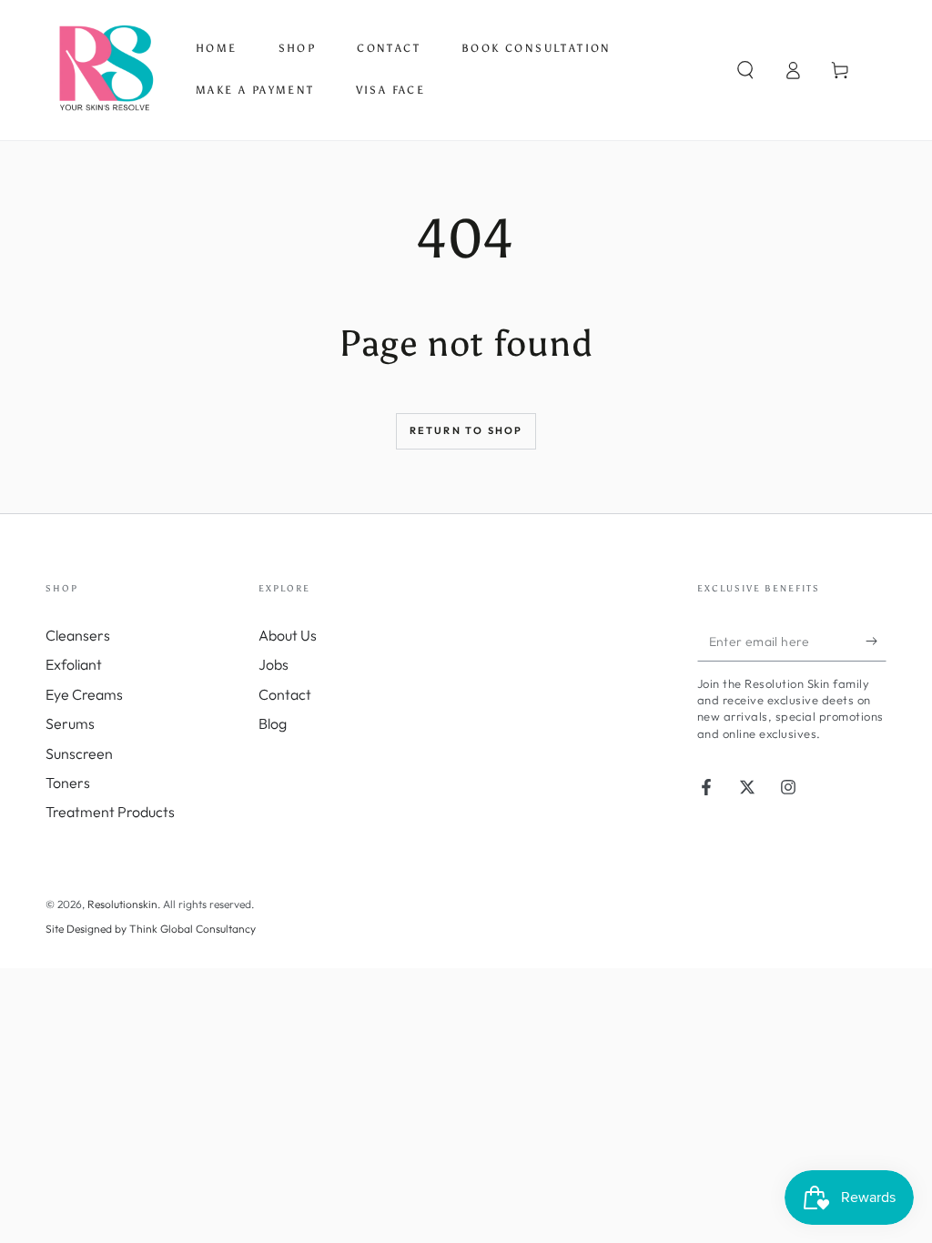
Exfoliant (74, 664)
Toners (68, 782)
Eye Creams (84, 694)
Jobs (273, 664)
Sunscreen (79, 753)
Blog (272, 723)
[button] (745, 70)
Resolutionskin (122, 904)
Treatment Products (110, 812)
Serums (70, 723)
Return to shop (466, 430)
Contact (284, 694)
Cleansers (78, 635)
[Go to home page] (105, 70)
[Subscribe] (876, 641)
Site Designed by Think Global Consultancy (151, 928)
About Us (287, 635)
